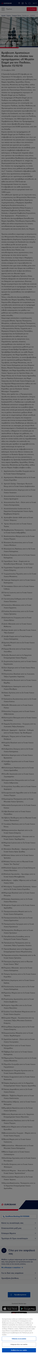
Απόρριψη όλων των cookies (19, 1344)
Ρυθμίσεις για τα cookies (19, 1338)
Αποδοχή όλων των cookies (19, 1350)
